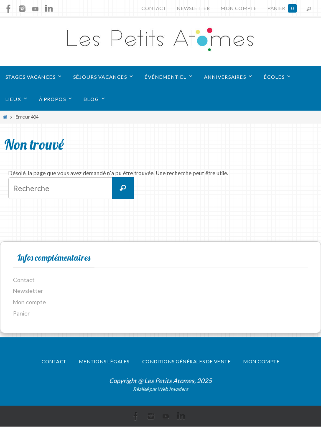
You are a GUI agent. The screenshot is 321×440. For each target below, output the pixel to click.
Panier (281, 8)
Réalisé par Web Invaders (160, 389)
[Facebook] (8, 9)
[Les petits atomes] (160, 42)
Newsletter (193, 8)
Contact (153, 8)
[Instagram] (22, 9)
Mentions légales (104, 361)
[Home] (5, 116)
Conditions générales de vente (186, 361)
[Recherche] (123, 188)
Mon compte (239, 8)
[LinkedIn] (49, 9)
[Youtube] (35, 9)
